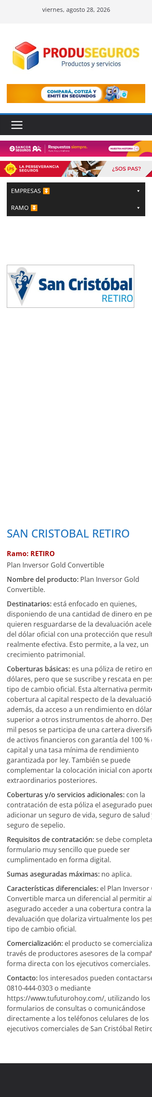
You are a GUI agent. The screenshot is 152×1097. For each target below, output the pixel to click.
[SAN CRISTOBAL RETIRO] (70, 270)
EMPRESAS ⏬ (30, 191)
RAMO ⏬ (24, 208)
